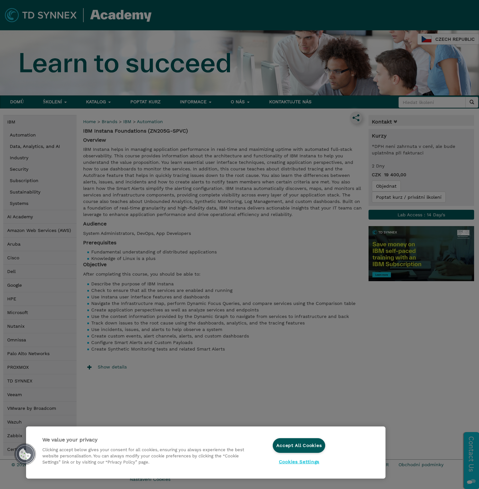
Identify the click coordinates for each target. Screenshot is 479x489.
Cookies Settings (299, 461)
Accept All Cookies (299, 445)
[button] (25, 454)
